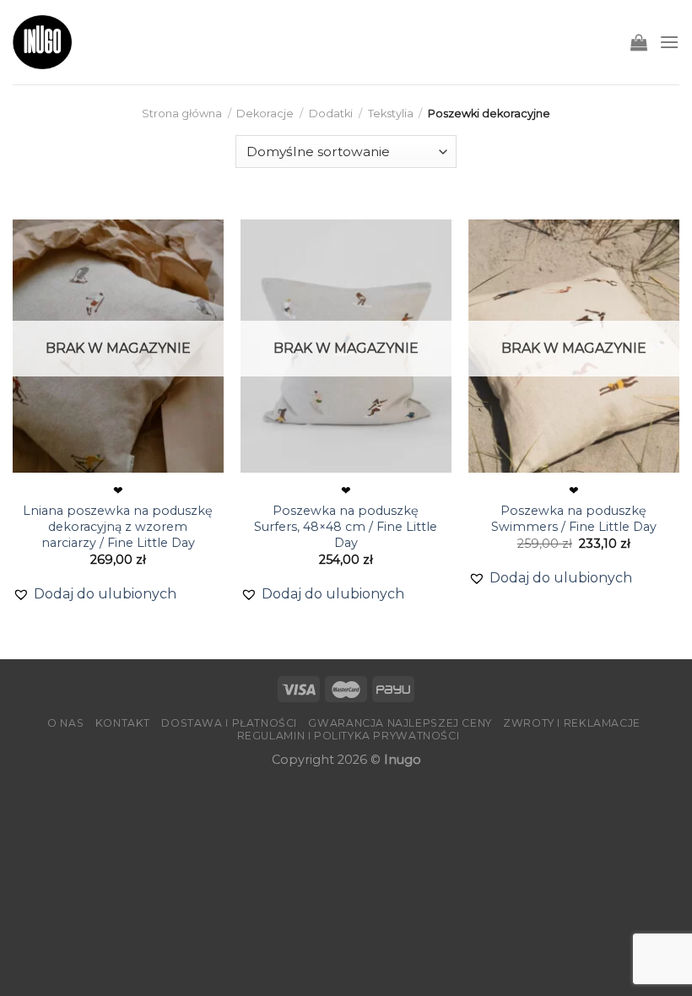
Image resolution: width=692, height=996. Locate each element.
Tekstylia (391, 113)
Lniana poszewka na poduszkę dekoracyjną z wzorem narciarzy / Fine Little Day (118, 526)
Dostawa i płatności (229, 723)
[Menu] (669, 41)
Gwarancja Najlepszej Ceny (399, 723)
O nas (65, 723)
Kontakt (122, 723)
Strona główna (182, 113)
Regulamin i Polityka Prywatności (348, 735)
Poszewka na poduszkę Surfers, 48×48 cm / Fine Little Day (345, 526)
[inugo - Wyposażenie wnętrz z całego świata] (42, 42)
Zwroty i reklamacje (572, 723)
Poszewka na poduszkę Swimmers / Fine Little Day (574, 518)
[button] (94, 594)
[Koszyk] (638, 42)
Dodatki (331, 113)
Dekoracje (265, 113)
